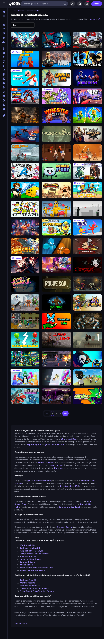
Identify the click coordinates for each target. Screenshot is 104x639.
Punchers (58, 468)
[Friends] (72, 3)
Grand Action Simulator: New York (36, 567)
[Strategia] (3, 100)
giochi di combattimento (39, 480)
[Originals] (3, 33)
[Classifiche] (3, 42)
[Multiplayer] (3, 38)
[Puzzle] (3, 83)
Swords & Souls (27, 562)
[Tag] (3, 115)
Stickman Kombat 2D (30, 548)
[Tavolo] (3, 104)
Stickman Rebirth (28, 556)
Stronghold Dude (69, 439)
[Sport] (3, 96)
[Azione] (3, 57)
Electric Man (86, 504)
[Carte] (3, 61)
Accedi (96, 3)
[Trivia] (3, 109)
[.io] (3, 74)
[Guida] (3, 70)
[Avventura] (3, 53)
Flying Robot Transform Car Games (37, 591)
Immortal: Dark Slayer (30, 559)
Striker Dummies (46, 462)
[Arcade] (3, 48)
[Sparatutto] (3, 92)
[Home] (3, 12)
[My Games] (79, 3)
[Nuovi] (3, 20)
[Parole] (3, 79)
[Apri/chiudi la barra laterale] (4, 4)
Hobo (17, 507)
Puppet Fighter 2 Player (31, 550)
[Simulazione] (3, 87)
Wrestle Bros (57, 465)
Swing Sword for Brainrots (32, 570)
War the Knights (27, 545)
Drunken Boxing (64, 527)
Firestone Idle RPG (69, 486)
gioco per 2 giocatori (55, 444)
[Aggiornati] (3, 29)
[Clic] (3, 66)
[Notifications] (86, 3)
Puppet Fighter (34, 444)
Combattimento (32, 11)
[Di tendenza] (3, 25)
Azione (21, 11)
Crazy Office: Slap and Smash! (34, 553)
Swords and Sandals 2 (70, 507)
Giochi (13, 11)
